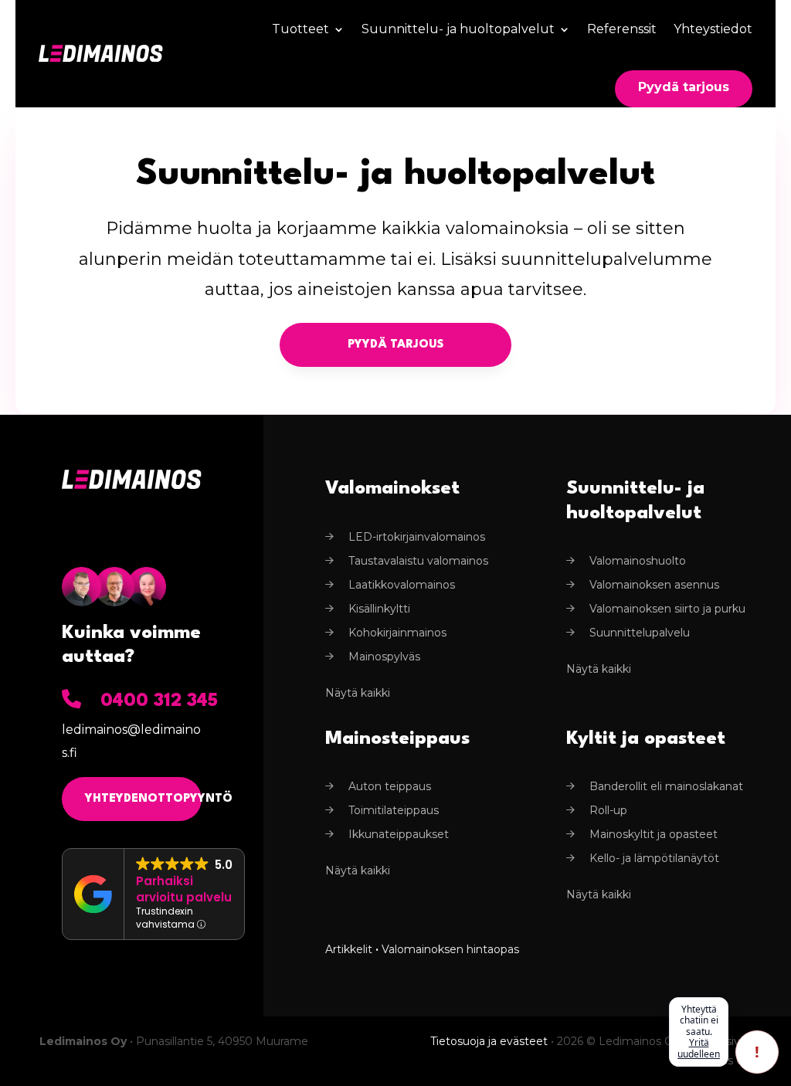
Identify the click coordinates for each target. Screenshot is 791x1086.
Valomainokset (392, 489)
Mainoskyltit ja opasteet (653, 834)
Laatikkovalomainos (401, 585)
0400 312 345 (159, 701)
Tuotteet (300, 29)
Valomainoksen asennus (654, 585)
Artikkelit (348, 949)
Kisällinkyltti (379, 609)
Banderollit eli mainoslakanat (666, 786)
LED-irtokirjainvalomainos (416, 537)
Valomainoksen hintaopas (450, 949)
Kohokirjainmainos (397, 633)
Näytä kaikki (357, 693)
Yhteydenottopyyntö (143, 799)
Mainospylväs (384, 656)
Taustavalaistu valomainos (418, 561)
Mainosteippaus (397, 739)
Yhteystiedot (713, 29)
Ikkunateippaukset (398, 834)
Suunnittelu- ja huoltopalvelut (458, 29)
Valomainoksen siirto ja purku (667, 609)
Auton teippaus (389, 786)
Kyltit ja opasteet (645, 739)
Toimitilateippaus (393, 810)
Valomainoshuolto (637, 561)
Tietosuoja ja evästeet (489, 1041)
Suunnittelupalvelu (639, 633)
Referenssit (622, 29)
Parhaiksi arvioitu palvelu (184, 889)
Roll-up (608, 810)
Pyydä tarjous (683, 87)
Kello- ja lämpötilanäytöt (654, 858)
